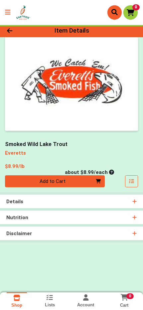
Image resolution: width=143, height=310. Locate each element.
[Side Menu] (7, 12)
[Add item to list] (131, 181)
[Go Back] (21, 31)
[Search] (114, 12)
